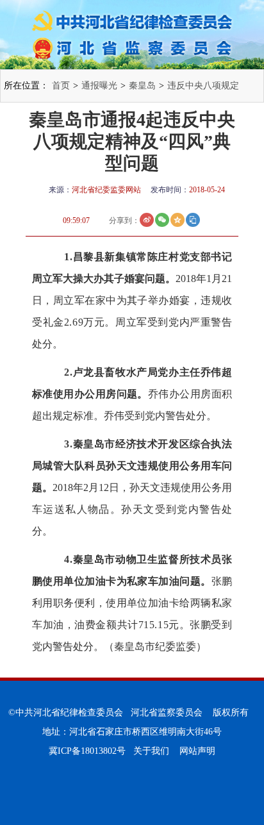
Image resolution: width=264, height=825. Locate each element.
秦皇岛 (142, 85)
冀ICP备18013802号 (87, 751)
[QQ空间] (177, 220)
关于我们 (151, 751)
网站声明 (197, 751)
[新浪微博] (147, 220)
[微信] (162, 220)
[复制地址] (193, 220)
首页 (61, 85)
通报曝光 (99, 85)
